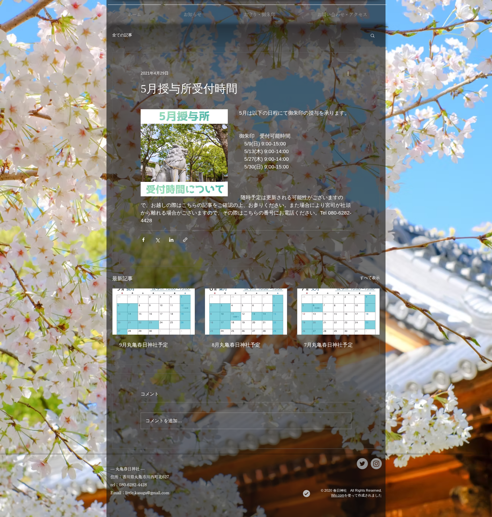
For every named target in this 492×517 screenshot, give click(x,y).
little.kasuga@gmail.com (147, 493)
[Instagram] (376, 463)
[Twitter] (362, 463)
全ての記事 (122, 35)
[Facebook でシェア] (143, 239)
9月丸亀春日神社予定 (143, 345)
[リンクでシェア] (185, 239)
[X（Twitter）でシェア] (157, 239)
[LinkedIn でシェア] (171, 239)
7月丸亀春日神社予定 (328, 345)
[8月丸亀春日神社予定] (246, 312)
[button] (372, 35)
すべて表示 (370, 277)
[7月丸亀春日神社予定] (338, 312)
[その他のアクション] (348, 73)
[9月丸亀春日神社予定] (153, 312)
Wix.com (337, 495)
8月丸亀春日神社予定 (236, 345)
